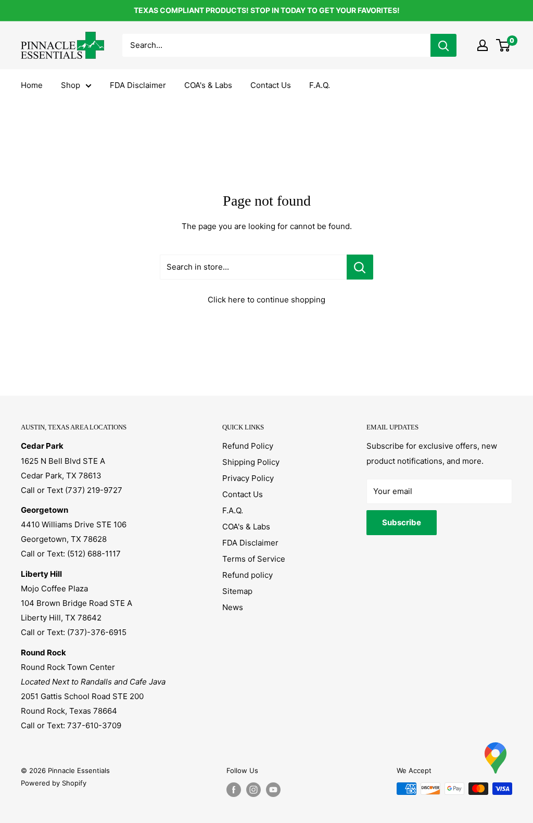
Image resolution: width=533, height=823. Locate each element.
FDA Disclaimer (138, 85)
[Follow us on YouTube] (273, 789)
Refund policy (247, 575)
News (232, 607)
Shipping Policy (251, 462)
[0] (503, 45)
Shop (70, 85)
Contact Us (270, 85)
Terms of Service (253, 559)
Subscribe (401, 522)
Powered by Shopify (53, 783)
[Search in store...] (360, 267)
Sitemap (237, 591)
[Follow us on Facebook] (233, 789)
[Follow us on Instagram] (253, 789)
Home (32, 85)
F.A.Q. (319, 85)
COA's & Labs (208, 85)
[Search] (443, 45)
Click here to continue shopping (266, 300)
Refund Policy (247, 446)
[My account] (482, 45)
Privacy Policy (248, 478)
